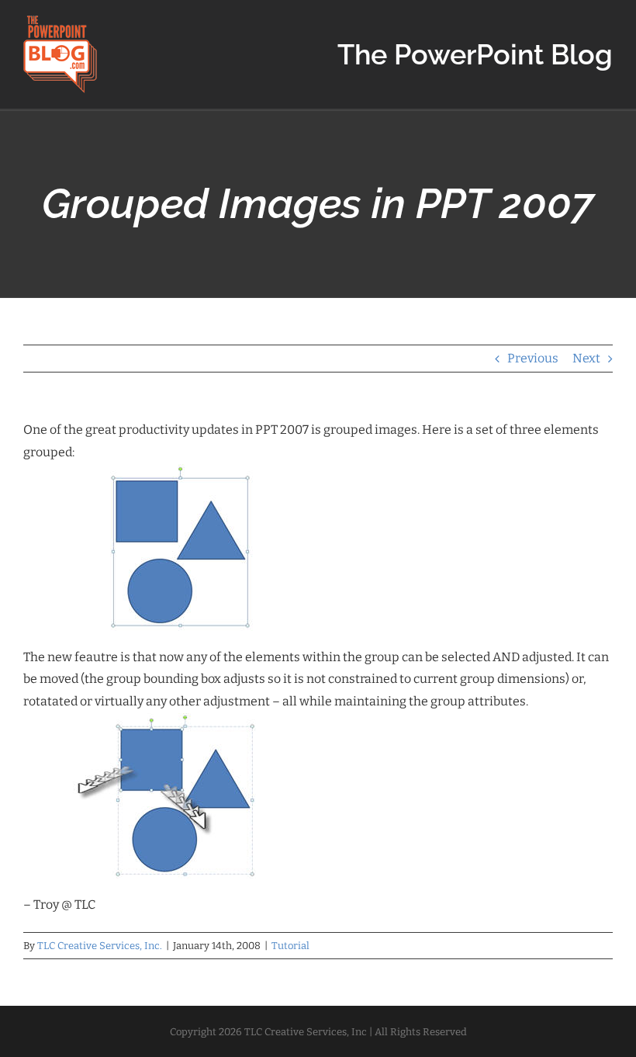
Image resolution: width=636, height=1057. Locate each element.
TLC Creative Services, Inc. (99, 945)
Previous (532, 358)
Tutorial (290, 945)
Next (586, 358)
